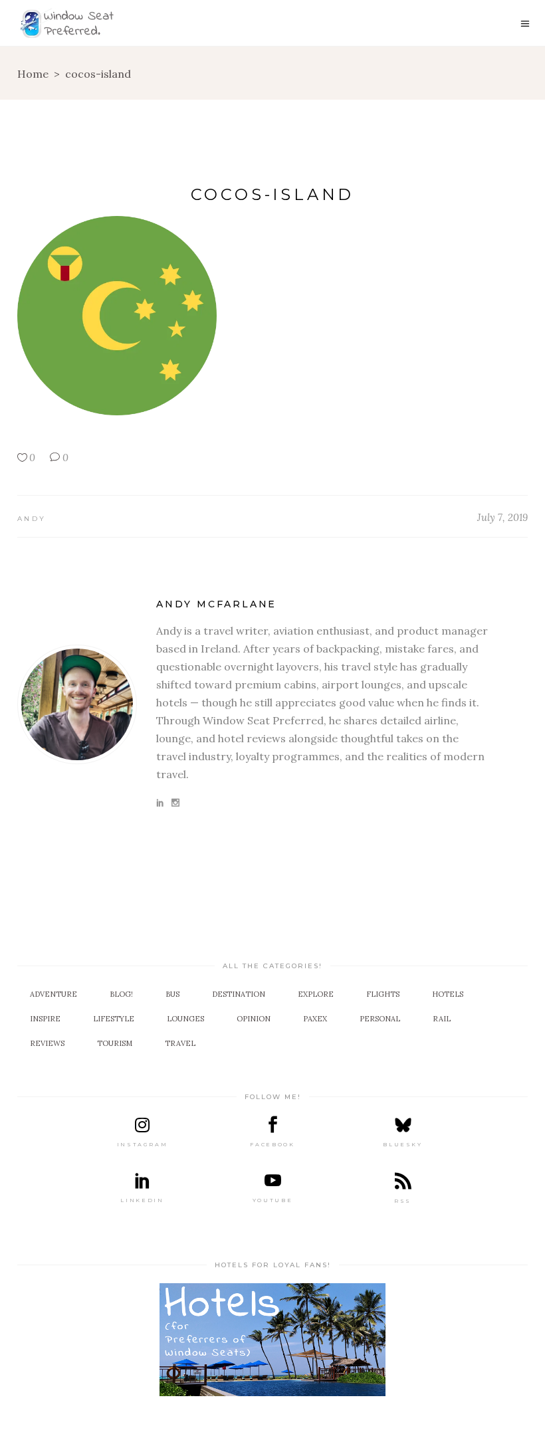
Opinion (254, 1018)
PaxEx (315, 1018)
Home (33, 73)
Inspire (45, 1018)
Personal (380, 1018)
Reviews (47, 1043)
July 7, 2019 (502, 517)
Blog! (121, 994)
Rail (442, 1018)
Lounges (185, 1018)
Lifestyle (113, 1018)
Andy (31, 518)
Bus (172, 994)
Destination (238, 994)
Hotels (447, 994)
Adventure (53, 994)
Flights (382, 994)
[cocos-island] (77, 704)
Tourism (114, 1043)
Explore (316, 994)
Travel (180, 1043)
